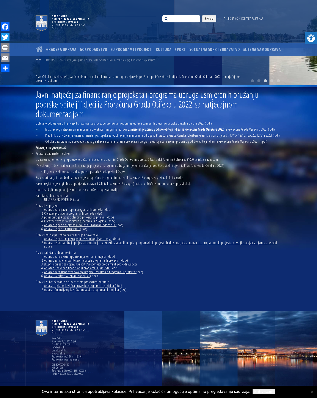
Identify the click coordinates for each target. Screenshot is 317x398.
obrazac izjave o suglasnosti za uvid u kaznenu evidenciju (83, 225)
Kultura (164, 50)
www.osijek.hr (58, 353)
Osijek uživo (231, 19)
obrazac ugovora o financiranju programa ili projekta (81, 268)
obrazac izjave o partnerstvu (65, 229)
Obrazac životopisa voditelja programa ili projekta (79, 221)
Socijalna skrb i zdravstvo (214, 50)
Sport (180, 50)
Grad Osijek (43, 77)
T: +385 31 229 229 (61, 344)
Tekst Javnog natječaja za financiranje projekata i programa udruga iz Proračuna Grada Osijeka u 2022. (160, 130)
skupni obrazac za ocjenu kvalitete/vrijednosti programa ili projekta (90, 265)
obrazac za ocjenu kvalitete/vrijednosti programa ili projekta (86, 261)
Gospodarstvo (93, 50)
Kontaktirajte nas (252, 19)
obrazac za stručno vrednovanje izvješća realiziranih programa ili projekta (93, 272)
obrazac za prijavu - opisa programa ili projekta (77, 210)
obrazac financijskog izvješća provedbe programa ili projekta (85, 290)
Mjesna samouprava (262, 50)
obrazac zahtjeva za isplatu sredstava (71, 276)
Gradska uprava (61, 50)
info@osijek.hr (59, 347)
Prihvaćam (263, 391)
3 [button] (265, 81)
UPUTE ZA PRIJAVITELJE (62, 200)
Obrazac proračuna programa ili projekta (73, 214)
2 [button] (259, 81)
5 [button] (278, 81)
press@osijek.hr (59, 350)
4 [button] (272, 81)
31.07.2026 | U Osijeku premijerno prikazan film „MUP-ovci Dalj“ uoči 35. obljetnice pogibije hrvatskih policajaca (99, 60)
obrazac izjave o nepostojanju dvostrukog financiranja (82, 239)
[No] (311, 392)
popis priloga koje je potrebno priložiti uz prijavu (79, 218)
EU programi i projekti (132, 50)
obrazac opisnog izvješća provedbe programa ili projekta (83, 286)
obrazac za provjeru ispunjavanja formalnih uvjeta (79, 257)
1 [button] (252, 81)
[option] (158, 42)
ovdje (179, 178)
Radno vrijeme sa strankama (65, 359)
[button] (311, 38)
